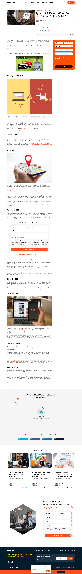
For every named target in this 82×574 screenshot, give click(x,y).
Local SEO (9, 190)
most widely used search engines (24, 328)
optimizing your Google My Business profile (39, 195)
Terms (36, 246)
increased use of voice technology (16, 361)
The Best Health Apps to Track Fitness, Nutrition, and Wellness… (41, 474)
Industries (32, 2)
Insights (56, 550)
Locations (73, 550)
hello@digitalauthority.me (11, 563)
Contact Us (71, 2)
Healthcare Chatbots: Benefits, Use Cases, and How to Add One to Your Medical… (63, 474)
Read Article (12, 487)
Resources (51, 2)
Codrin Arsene (16, 483)
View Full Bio (47, 30)
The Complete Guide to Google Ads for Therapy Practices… (16, 474)
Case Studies (44, 2)
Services (26, 2)
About (38, 2)
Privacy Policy (29, 246)
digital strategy (23, 128)
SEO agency (33, 41)
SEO (38, 34)
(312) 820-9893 (10, 562)
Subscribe (70, 558)
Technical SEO (10, 143)
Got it (48, 571)
